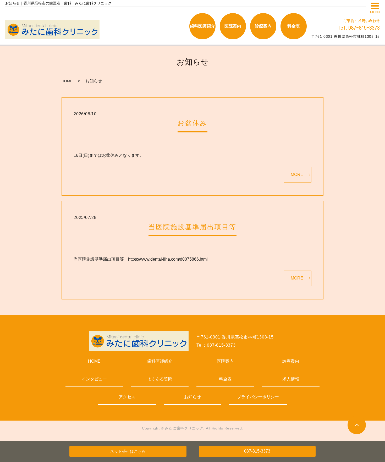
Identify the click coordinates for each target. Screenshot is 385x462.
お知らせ (192, 397)
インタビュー (94, 379)
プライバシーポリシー (258, 397)
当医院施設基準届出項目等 (192, 226)
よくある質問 (159, 379)
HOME (67, 81)
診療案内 (290, 361)
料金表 (225, 379)
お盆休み (192, 123)
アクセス (127, 397)
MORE (297, 174)
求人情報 (290, 379)
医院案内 (225, 361)
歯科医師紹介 (159, 361)
